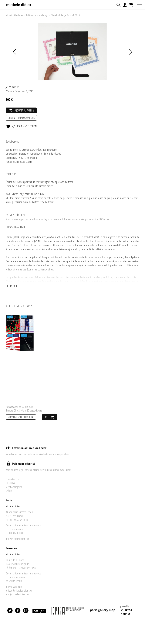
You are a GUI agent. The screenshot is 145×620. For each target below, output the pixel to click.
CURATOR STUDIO (126, 612)
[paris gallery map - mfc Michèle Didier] (103, 611)
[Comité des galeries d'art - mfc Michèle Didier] (68, 611)
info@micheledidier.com (17, 539)
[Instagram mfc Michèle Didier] (25, 611)
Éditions (30, 15)
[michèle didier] (19, 3)
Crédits (9, 490)
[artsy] (39, 611)
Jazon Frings (42, 15)
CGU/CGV (10, 483)
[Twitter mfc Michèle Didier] (10, 611)
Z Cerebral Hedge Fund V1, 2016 (65, 15)
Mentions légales (14, 487)
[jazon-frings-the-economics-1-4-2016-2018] (20, 332)
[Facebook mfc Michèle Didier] (18, 611)
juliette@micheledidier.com (19, 590)
